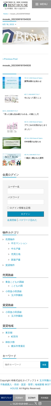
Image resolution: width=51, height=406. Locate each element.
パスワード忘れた (28, 220)
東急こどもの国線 (14, 282)
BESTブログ (6, 398)
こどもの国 (17, 285)
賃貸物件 (32, 398)
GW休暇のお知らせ (32, 142)
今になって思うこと (32, 98)
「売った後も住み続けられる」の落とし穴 (21, 114)
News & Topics (37, 78)
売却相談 (44, 398)
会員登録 (11, 220)
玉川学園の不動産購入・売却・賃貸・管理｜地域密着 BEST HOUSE (25, 384)
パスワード (13, 197)
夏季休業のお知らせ (32, 81)
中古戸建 (15, 248)
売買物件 (19, 398)
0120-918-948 (20, 403)
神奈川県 (10, 342)
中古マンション (19, 243)
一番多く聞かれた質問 (33, 158)
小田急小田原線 (13, 291)
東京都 (8, 332)
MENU (43, 4)
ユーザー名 (13, 186)
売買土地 (15, 254)
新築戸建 (15, 259)
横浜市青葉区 (18, 346)
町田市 (14, 336)
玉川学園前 (17, 295)
